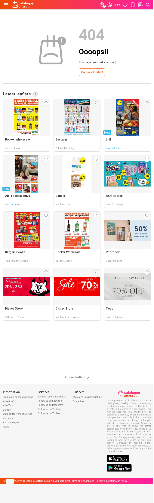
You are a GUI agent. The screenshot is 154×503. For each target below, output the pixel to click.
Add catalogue (11, 422)
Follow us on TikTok (49, 413)
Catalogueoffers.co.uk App (17, 413)
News (6, 426)
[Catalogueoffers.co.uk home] (23, 4)
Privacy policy (103, 481)
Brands (7, 409)
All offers (8, 405)
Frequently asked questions (18, 397)
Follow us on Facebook (50, 400)
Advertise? (8, 401)
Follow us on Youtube (49, 409)
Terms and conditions (82, 481)
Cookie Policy (119, 481)
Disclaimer (63, 481)
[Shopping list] (140, 5)
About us (8, 418)
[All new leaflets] (35, 94)
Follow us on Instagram (50, 404)
